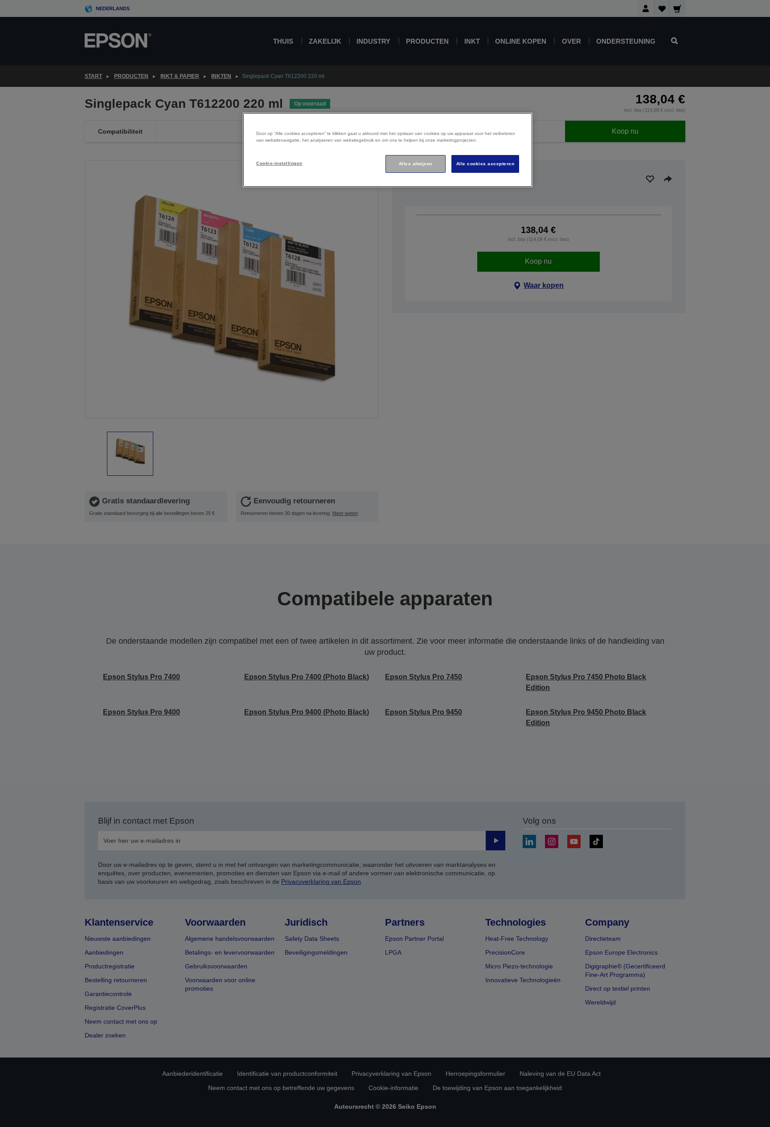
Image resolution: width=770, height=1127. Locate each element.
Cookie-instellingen (279, 163)
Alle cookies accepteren (485, 163)
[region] (387, 150)
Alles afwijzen (415, 163)
